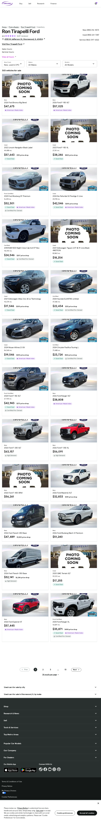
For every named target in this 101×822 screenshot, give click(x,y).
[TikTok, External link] (40, 769)
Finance (53, 3)
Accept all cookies (87, 813)
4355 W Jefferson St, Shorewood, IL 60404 (23, 39)
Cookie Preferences (9, 797)
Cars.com (39, 811)
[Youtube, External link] (50, 769)
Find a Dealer (14, 27)
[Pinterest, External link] (59, 769)
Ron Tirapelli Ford (28, 27)
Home (4, 27)
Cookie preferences (65, 813)
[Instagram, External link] (54, 769)
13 (65, 669)
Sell (29, 3)
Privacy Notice (7, 786)
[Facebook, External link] (45, 769)
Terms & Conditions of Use (12, 781)
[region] (50, 811)
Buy (20, 3)
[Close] (98, 803)
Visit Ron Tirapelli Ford (12, 44)
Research (40, 3)
